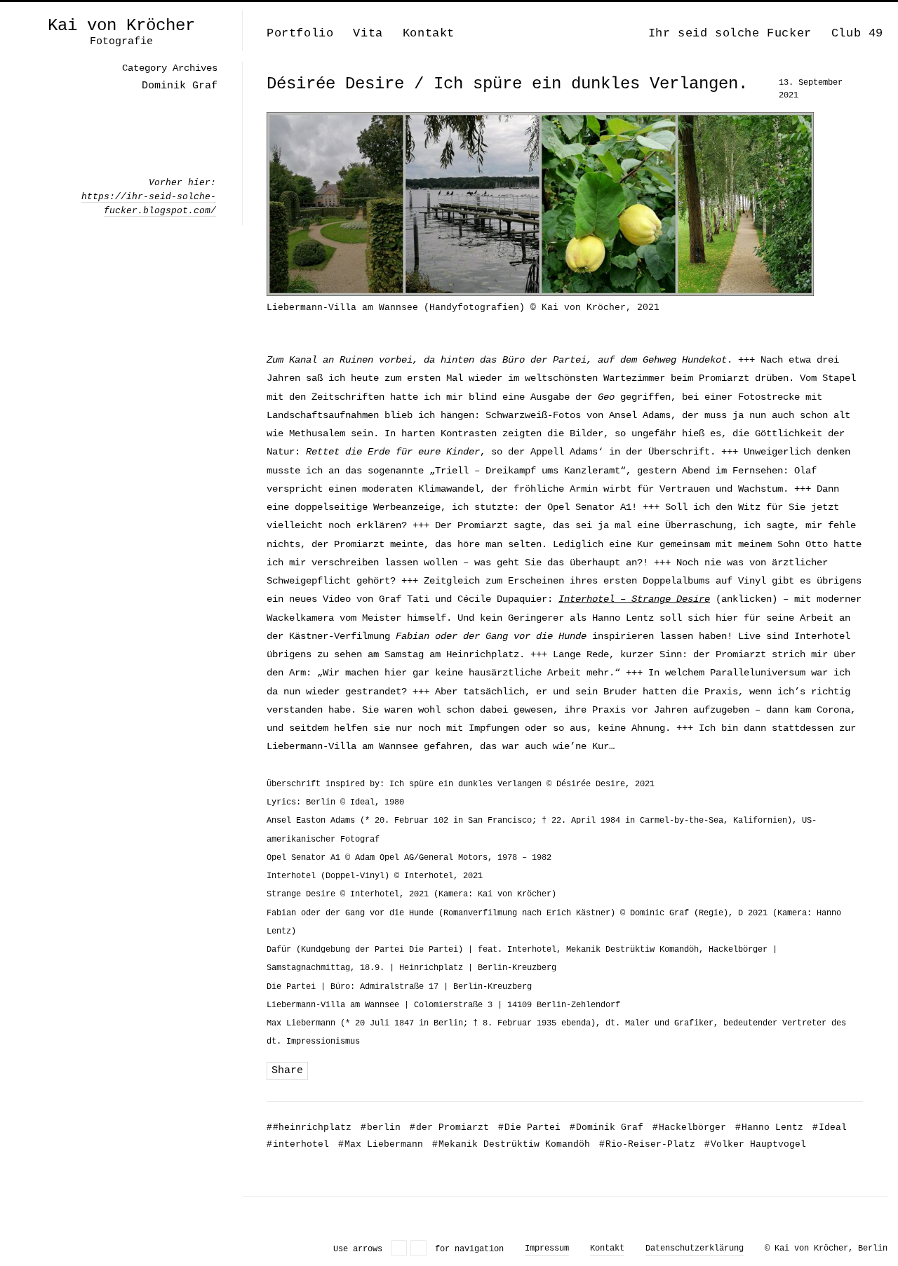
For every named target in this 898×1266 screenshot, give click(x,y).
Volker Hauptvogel (755, 1144)
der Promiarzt (449, 1127)
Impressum (547, 1248)
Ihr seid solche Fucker (730, 33)
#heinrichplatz (309, 1127)
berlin (381, 1127)
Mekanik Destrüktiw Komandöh (511, 1144)
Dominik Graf (606, 1127)
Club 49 (857, 33)
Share (287, 1071)
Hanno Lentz (769, 1127)
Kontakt (429, 33)
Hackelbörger (689, 1127)
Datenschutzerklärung (694, 1248)
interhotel (298, 1144)
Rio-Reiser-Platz (647, 1144)
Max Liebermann (380, 1144)
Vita (367, 33)
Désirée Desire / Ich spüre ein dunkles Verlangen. (507, 83)
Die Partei (529, 1127)
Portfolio (300, 33)
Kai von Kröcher (121, 26)
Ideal (829, 1127)
